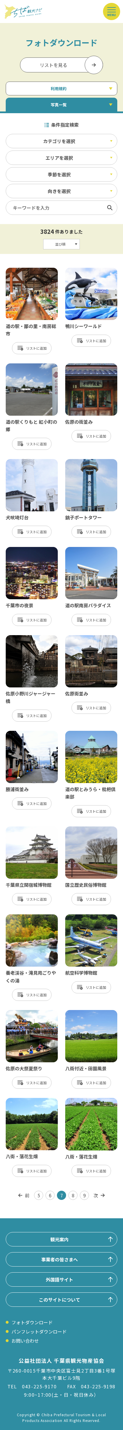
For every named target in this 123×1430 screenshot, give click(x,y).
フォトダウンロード (32, 1322)
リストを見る (53, 64)
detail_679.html (23, 638)
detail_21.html (81, 366)
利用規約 (59, 88)
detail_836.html (23, 734)
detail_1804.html (24, 1013)
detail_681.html (82, 638)
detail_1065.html (83, 829)
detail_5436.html (24, 366)
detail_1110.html (24, 917)
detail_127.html (23, 462)
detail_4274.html (24, 270)
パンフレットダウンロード (39, 1331)
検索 (109, 207)
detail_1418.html (83, 917)
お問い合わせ (25, 1340)
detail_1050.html (24, 829)
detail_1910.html (83, 1013)
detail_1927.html (83, 1101)
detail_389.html (23, 550)
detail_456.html (82, 550)
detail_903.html (82, 734)
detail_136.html (82, 462)
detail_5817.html (83, 270)
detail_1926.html (24, 1101)
